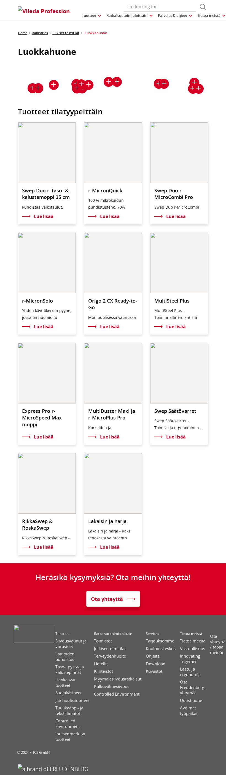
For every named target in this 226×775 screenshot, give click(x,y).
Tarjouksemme (160, 641)
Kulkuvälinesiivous (111, 686)
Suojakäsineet (68, 692)
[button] (92, 15)
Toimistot (103, 641)
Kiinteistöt (103, 671)
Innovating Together (190, 658)
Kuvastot (154, 671)
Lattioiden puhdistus (64, 656)
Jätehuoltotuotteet (72, 700)
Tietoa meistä (191, 633)
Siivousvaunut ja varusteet (71, 643)
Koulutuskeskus (161, 648)
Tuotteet (62, 633)
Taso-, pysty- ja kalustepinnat (69, 669)
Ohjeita (153, 656)
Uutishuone (191, 700)
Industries (40, 33)
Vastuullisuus (192, 648)
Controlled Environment (67, 723)
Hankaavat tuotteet (65, 682)
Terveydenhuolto (110, 656)
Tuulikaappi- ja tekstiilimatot (69, 710)
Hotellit (101, 663)
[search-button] (202, 6)
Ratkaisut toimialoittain (113, 633)
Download (155, 663)
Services (152, 633)
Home (22, 33)
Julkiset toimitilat (65, 33)
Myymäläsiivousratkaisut (117, 679)
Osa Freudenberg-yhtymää (193, 687)
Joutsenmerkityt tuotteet (70, 736)
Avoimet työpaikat (189, 710)
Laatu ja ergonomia (190, 671)
